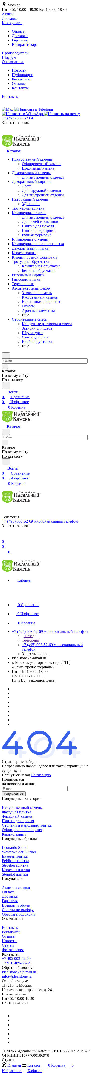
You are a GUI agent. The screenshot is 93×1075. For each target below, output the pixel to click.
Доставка (20, 36)
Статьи (8, 945)
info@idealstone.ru (17, 976)
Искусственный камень (22, 807)
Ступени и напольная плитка (27, 825)
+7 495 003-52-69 (16, 958)
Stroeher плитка (15, 865)
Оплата (18, 31)
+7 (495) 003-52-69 (17, 118)
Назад (29, 636)
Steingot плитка (15, 874)
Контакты (20, 88)
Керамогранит (14, 834)
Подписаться (14, 794)
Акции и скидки (16, 887)
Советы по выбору (18, 910)
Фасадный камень (17, 816)
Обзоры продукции (18, 914)
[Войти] (4, 537)
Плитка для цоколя (18, 821)
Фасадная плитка (16, 812)
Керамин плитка (16, 870)
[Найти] (6, 385)
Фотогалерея (13, 950)
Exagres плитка (15, 856)
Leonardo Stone (14, 847)
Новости (19, 70)
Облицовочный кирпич (22, 830)
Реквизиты (21, 79)
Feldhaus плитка (15, 861)
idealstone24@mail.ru (19, 972)
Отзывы (19, 83)
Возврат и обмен (16, 905)
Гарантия (20, 40)
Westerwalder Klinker (19, 852)
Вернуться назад (16, 775)
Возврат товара (25, 44)
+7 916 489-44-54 (16, 963)
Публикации (22, 75)
